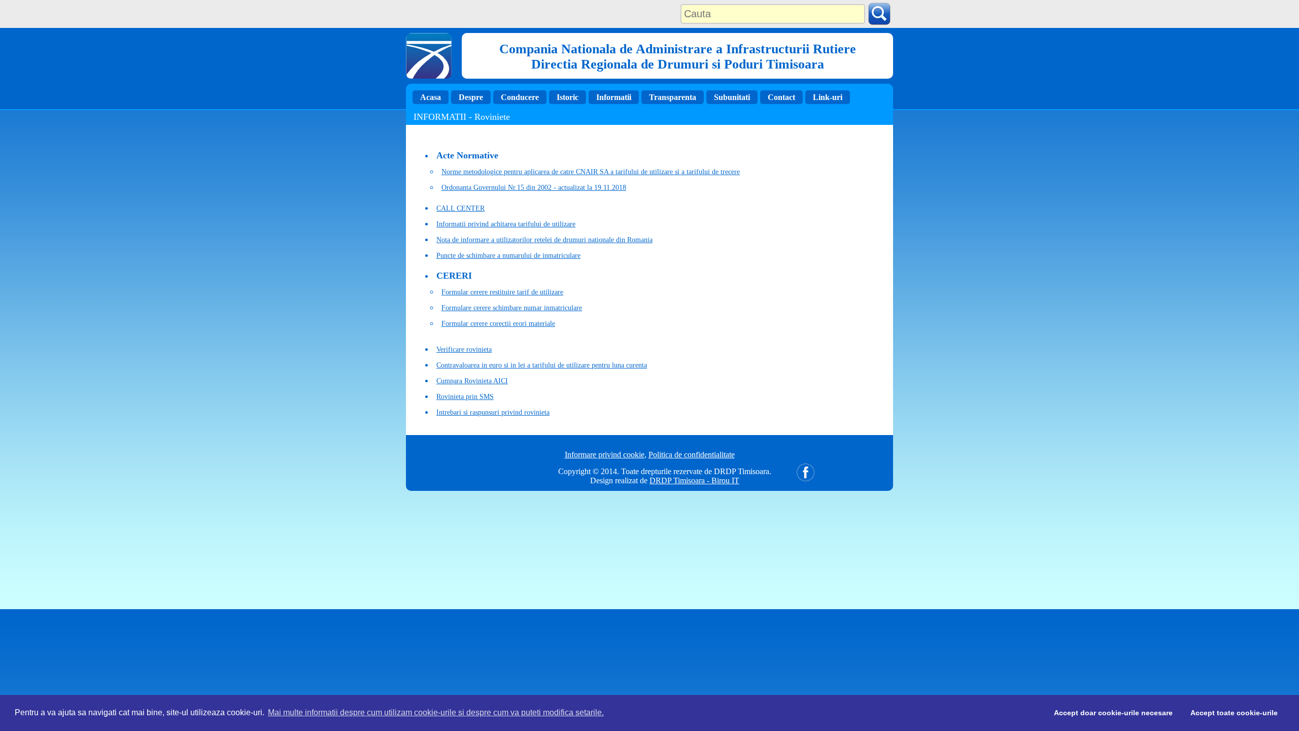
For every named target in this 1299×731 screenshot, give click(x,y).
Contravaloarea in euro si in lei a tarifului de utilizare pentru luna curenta (541, 365)
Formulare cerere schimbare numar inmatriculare (511, 308)
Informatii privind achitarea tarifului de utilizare (505, 224)
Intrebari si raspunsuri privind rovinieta (493, 412)
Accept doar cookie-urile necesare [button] (1113, 713)
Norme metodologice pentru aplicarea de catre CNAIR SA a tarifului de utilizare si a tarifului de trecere (590, 172)
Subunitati (732, 97)
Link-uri (827, 97)
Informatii (613, 97)
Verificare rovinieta (464, 349)
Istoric (567, 97)
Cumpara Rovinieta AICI (472, 381)
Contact (781, 97)
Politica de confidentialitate (691, 454)
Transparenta (672, 97)
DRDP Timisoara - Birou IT (694, 480)
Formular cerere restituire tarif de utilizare (502, 292)
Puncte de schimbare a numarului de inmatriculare (508, 255)
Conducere (520, 97)
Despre (471, 97)
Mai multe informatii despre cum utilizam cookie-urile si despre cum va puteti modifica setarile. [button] (436, 712)
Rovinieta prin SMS (465, 397)
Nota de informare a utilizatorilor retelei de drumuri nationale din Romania (544, 240)
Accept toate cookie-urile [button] (1234, 713)
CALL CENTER (460, 208)
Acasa (430, 97)
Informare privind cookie (604, 454)
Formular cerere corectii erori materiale (498, 323)
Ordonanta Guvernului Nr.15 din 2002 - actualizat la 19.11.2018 (533, 187)
